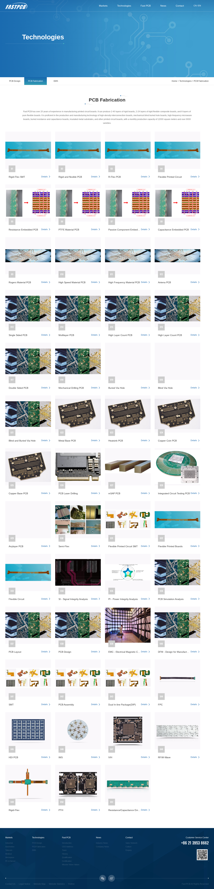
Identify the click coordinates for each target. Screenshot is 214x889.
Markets (103, 5)
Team (64, 850)
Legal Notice (24, 884)
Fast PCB (146, 5)
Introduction (67, 843)
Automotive (9, 847)
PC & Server (10, 861)
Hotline (71, 884)
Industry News (102, 843)
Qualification (67, 857)
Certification (67, 861)
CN (195, 6)
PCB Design (14, 81)
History (65, 854)
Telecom (8, 850)
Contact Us (10, 884)
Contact (180, 5)
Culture (128, 847)
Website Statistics (57, 884)
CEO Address (67, 847)
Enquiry (129, 850)
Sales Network (131, 843)
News (163, 5)
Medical (8, 854)
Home (174, 81)
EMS (56, 81)
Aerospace (9, 857)
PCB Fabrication (35, 81)
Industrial (9, 843)
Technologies (124, 5)
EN (199, 6)
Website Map (39, 884)
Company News (102, 847)
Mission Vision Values (70, 865)
